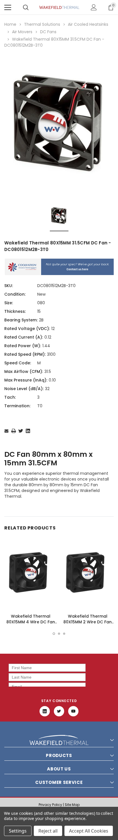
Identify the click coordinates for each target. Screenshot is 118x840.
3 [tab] (64, 634)
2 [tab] (59, 634)
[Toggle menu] (7, 7)
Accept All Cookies (88, 831)
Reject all (48, 831)
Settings (18, 831)
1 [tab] (54, 634)
